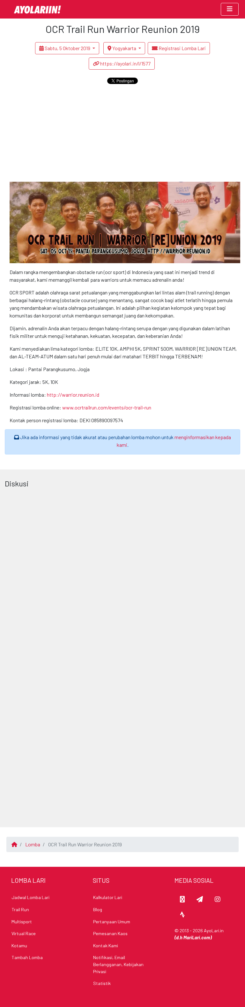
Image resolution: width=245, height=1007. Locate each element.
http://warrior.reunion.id (73, 395)
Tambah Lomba (27, 957)
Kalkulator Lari (107, 897)
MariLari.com (196, 937)
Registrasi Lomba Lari (182, 48)
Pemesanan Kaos (110, 933)
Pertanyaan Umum (111, 921)
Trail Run (20, 909)
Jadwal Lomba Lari (30, 897)
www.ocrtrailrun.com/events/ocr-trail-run (106, 407)
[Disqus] (122, 570)
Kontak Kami (105, 945)
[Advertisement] (122, 134)
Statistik (102, 983)
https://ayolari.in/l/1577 (125, 63)
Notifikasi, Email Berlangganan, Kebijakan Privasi (118, 964)
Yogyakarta (124, 48)
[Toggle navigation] (230, 9)
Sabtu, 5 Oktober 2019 (67, 48)
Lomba (32, 844)
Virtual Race (23, 933)
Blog (97, 909)
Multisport (21, 921)
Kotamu (19, 945)
